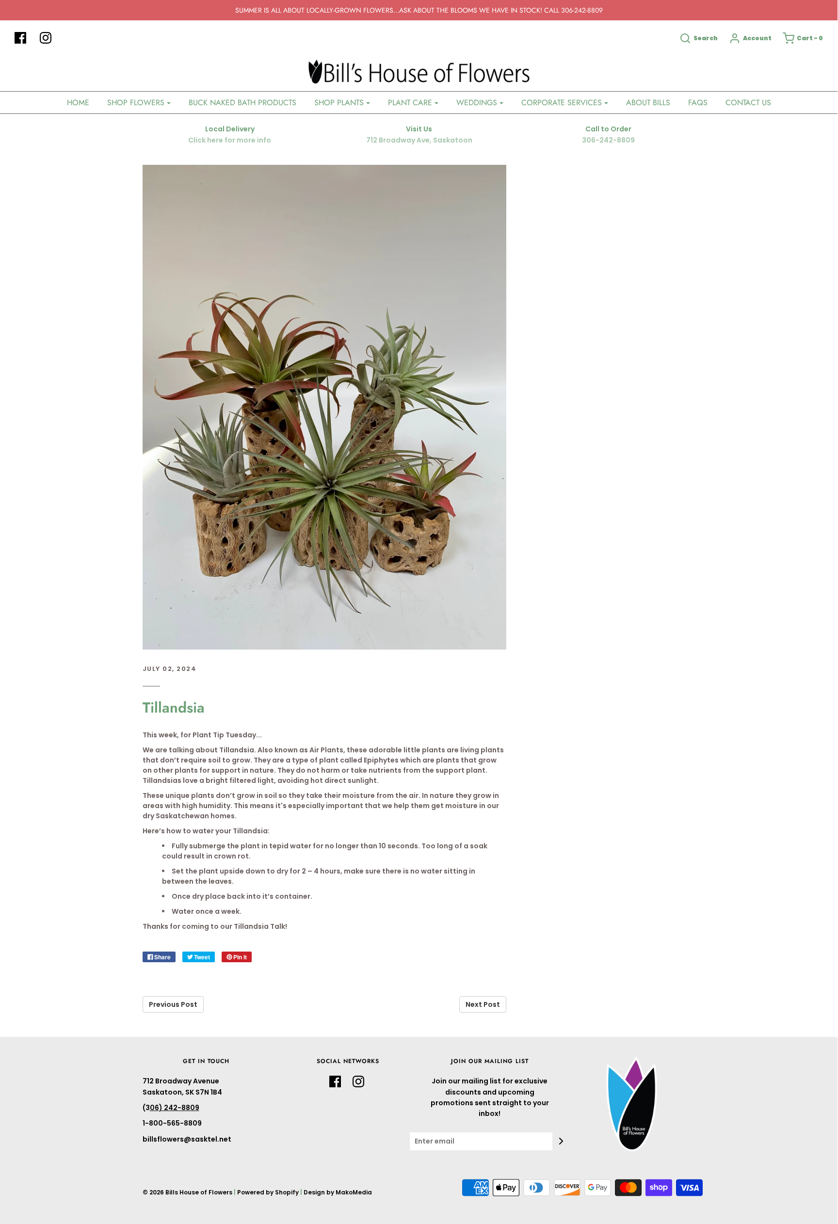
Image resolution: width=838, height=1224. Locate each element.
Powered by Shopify (268, 1192)
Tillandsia (174, 707)
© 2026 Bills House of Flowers (187, 1192)
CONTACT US (748, 102)
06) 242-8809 (174, 1108)
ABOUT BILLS (648, 102)
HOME (78, 102)
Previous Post (173, 1004)
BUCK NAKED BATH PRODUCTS (242, 102)
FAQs (698, 102)
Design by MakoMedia (338, 1192)
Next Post (483, 1004)
